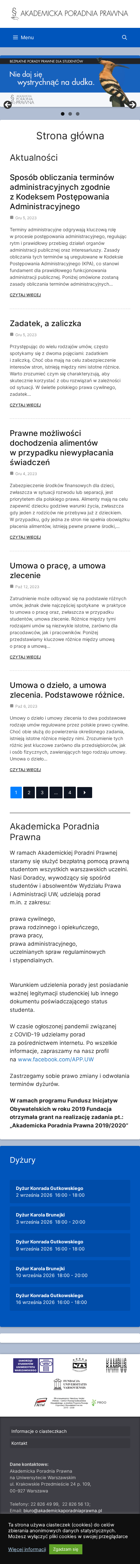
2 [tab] (70, 114)
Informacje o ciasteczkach (39, 1431)
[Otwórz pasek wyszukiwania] (124, 37)
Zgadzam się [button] (65, 1549)
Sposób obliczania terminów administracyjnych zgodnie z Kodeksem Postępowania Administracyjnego (62, 192)
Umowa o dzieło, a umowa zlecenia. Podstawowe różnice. (67, 690)
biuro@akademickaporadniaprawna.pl (62, 1510)
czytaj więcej (25, 294)
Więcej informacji (27, 1549)
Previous (8, 105)
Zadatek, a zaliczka (45, 323)
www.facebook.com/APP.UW (56, 1059)
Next (132, 105)
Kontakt (19, 1443)
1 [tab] (62, 114)
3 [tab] (77, 114)
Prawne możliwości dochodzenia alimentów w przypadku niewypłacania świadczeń (62, 447)
